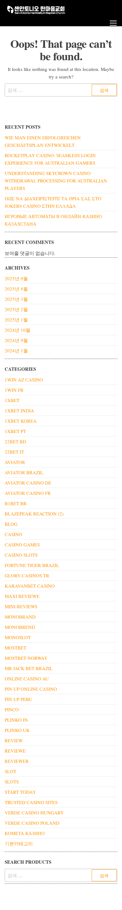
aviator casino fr (28, 493)
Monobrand (20, 617)
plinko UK (17, 730)
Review (14, 740)
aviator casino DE (28, 483)
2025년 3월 (16, 299)
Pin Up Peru (18, 699)
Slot (10, 771)
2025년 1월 (16, 319)
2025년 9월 (16, 278)
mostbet (15, 647)
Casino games (22, 544)
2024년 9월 (16, 340)
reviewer (17, 761)
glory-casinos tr (27, 575)
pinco (12, 709)
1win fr (14, 390)
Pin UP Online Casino (31, 689)
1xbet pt (15, 431)
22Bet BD (15, 441)
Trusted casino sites (31, 802)
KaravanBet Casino (30, 586)
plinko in (16, 720)
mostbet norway (26, 658)
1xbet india (19, 410)
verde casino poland (32, 823)
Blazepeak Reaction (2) (34, 513)
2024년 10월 (17, 330)
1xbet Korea (21, 421)
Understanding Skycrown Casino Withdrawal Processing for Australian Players (56, 180)
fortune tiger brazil (32, 565)
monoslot (18, 637)
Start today (20, 792)
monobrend (20, 627)
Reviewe (15, 751)
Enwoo (56, 900)
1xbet (12, 400)
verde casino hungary (34, 812)
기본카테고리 (19, 843)
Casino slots (21, 555)
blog (11, 524)
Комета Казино (25, 833)
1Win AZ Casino (24, 379)
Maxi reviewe (22, 596)
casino (13, 534)
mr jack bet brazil (29, 668)
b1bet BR (16, 503)
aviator (15, 462)
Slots (12, 781)
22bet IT (14, 452)
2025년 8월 (16, 289)
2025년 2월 (16, 309)
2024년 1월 (16, 350)
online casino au (27, 678)
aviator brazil (24, 472)
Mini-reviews (21, 606)
